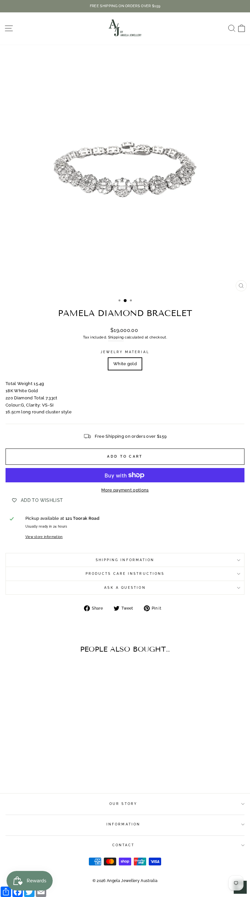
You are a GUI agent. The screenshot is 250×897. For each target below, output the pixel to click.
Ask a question (125, 587)
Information (123, 824)
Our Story (123, 804)
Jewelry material (125, 352)
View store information (44, 537)
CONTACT (123, 845)
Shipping (116, 337)
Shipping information (125, 560)
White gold (125, 363)
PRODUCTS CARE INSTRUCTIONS (125, 573)
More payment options (124, 490)
